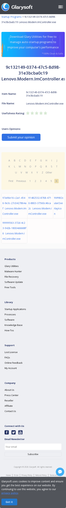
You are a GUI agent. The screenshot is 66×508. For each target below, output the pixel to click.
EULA (16, 475)
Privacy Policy (26, 475)
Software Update (14, 282)
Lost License (11, 352)
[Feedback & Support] (60, 472)
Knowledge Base (14, 325)
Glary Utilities (12, 266)
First (10, 181)
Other (49, 172)
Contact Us (10, 411)
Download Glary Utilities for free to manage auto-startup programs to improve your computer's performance (35, 45)
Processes (10, 314)
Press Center (11, 395)
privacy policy (9, 493)
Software (9, 319)
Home (8, 475)
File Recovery (12, 276)
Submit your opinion (21, 137)
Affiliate (9, 405)
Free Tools (10, 287)
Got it (9, 502)
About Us (9, 389)
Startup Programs (11, 16)
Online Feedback (14, 362)
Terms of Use (55, 475)
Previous (21, 181)
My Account (11, 368)
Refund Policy (41, 475)
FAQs (7, 357)
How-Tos (9, 330)
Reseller (9, 400)
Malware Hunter (13, 271)
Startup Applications (15, 309)
